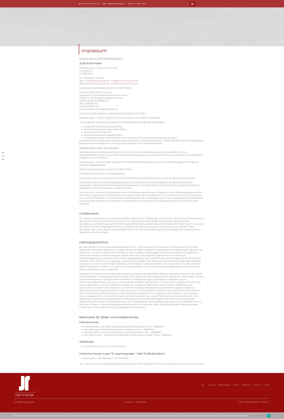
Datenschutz (141, 402)
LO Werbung (90, 346)
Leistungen (211, 385)
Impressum (128, 402)
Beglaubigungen (224, 385)
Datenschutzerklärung (256, 415)
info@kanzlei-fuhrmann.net (124, 81)
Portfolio (236, 385)
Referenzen (257, 385)
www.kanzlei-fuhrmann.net (124, 83)
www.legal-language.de (97, 83)
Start (203, 385)
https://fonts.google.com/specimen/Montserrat (181, 364)
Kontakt (267, 385)
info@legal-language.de (97, 81)
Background (246, 385)
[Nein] (280, 416)
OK (269, 415)
